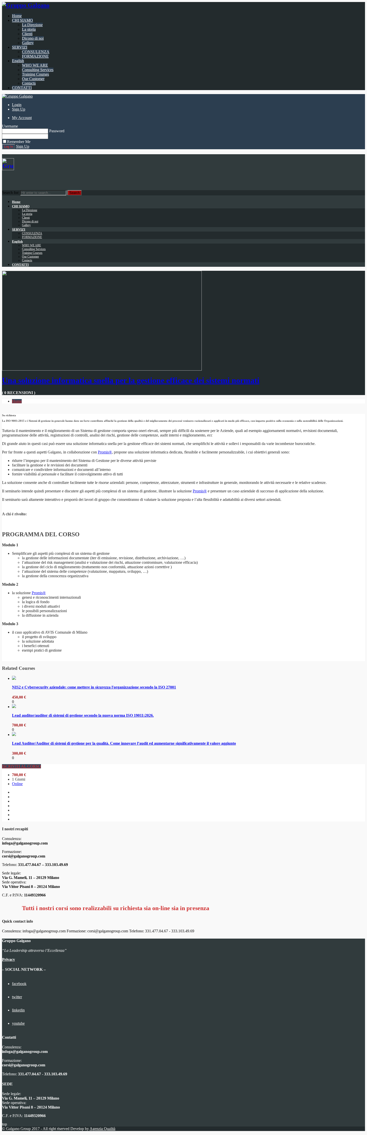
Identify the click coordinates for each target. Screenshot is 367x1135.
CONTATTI (22, 88)
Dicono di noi (33, 38)
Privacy (8, 959)
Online (17, 784)
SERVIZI (19, 47)
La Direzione (32, 25)
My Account (22, 118)
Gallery (28, 43)
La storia (29, 29)
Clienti (27, 34)
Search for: (10, 192)
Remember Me (18, 142)
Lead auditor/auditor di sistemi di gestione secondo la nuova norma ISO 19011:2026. (83, 715)
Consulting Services (37, 70)
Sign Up (18, 109)
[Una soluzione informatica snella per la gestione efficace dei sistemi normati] (102, 369)
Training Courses (35, 74)
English (18, 61)
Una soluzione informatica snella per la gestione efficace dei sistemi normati (130, 380)
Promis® (105, 452)
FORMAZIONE (35, 56)
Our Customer (33, 79)
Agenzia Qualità (102, 1129)
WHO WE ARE (35, 65)
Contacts (29, 83)
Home (17, 16)
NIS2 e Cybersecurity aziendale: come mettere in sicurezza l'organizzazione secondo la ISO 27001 (94, 687)
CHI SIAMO (22, 20)
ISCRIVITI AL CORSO (21, 766)
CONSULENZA (35, 52)
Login (16, 105)
